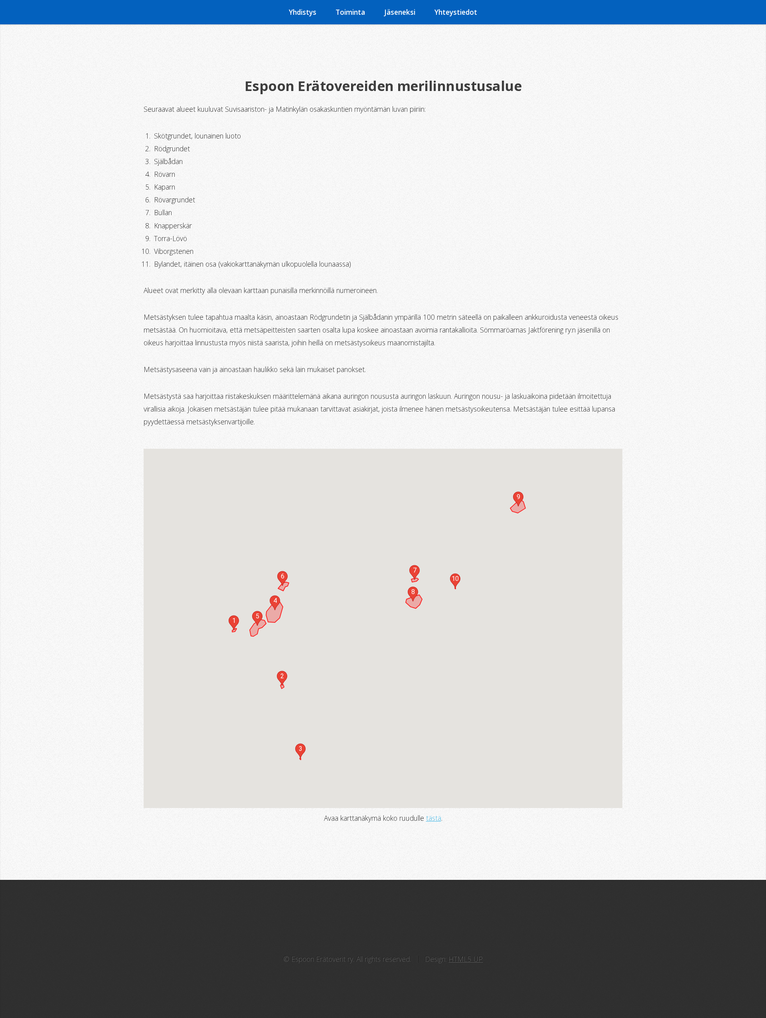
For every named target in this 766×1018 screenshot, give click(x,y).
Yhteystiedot (455, 12)
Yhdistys (302, 12)
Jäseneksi (399, 12)
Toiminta (350, 12)
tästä (433, 818)
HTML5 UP (465, 959)
